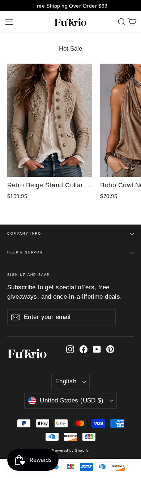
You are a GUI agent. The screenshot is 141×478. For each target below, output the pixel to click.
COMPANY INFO (24, 233)
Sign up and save (28, 275)
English (65, 381)
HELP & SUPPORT (26, 252)
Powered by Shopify (70, 450)
